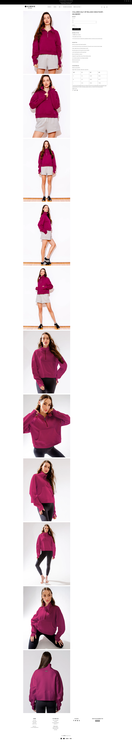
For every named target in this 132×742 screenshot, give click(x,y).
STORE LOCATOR (34, 721)
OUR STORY (34, 720)
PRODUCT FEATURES (55, 727)
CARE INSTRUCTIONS (55, 728)
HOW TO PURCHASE (55, 720)
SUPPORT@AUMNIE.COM (34, 727)
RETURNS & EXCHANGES (55, 722)
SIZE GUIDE (55, 729)
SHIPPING (55, 721)
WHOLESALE (34, 722)
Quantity (73, 25)
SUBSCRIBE (97, 720)
